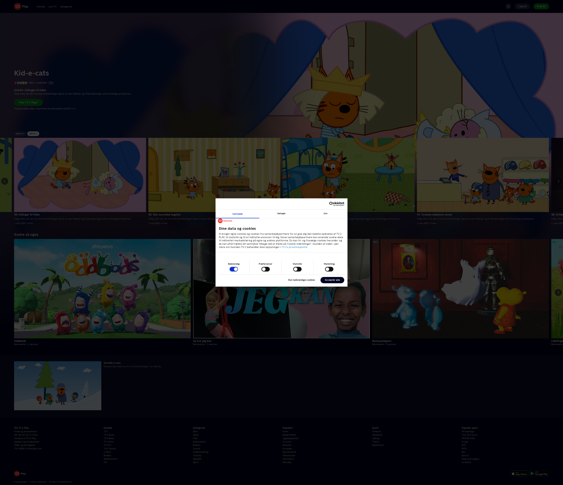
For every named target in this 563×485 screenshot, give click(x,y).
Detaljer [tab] (281, 213)
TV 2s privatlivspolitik (294, 247)
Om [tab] (325, 213)
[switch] (265, 269)
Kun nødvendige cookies (301, 280)
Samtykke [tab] (237, 214)
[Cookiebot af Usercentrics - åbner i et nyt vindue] (331, 204)
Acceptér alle (332, 280)
